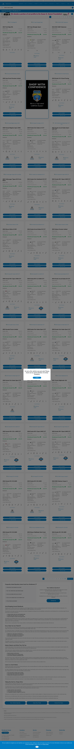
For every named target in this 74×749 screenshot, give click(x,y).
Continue (37, 377)
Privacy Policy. (46, 744)
